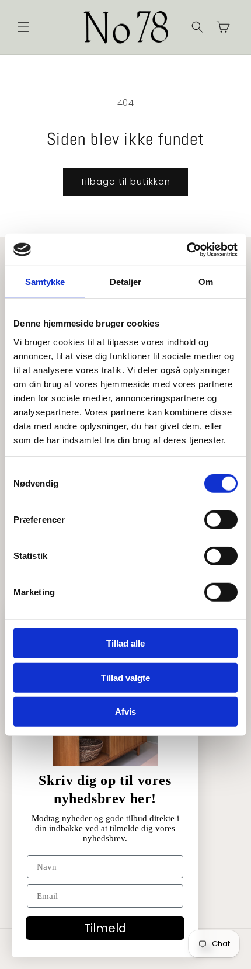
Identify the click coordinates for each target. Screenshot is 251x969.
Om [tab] (205, 282)
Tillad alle (125, 643)
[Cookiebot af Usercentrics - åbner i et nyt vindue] (186, 249)
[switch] (221, 519)
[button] (23, 27)
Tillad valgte (125, 677)
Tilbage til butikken (125, 181)
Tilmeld (105, 928)
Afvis (125, 712)
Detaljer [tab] (126, 282)
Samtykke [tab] (45, 282)
